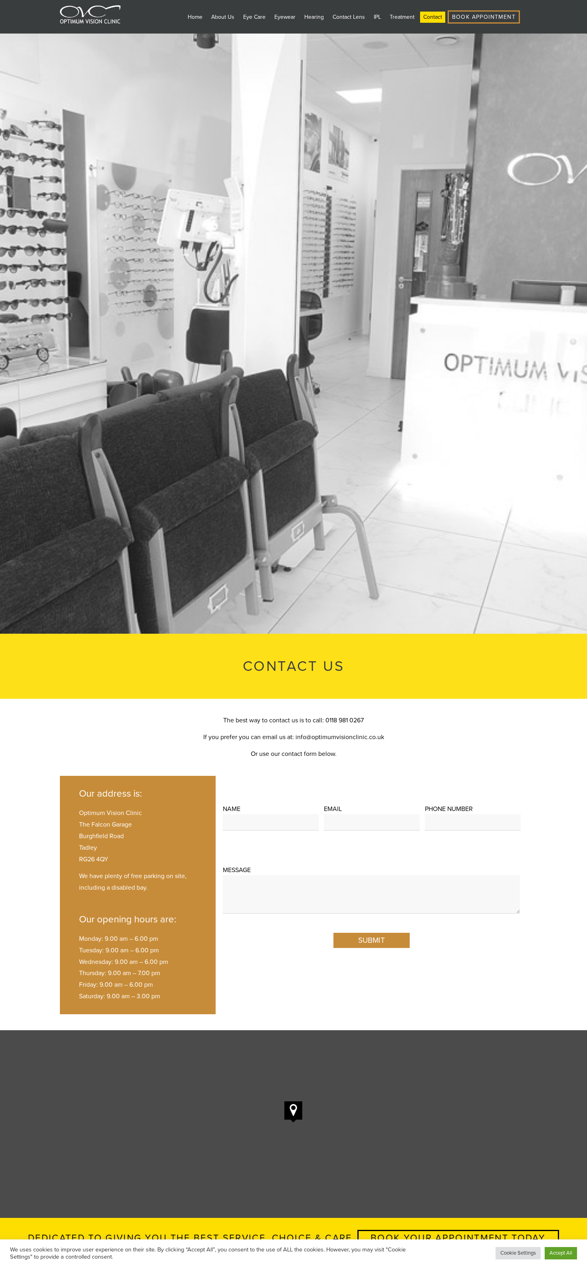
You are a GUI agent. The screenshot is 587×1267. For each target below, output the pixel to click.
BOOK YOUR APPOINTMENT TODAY (458, 1238)
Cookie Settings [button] (518, 1253)
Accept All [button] (560, 1253)
